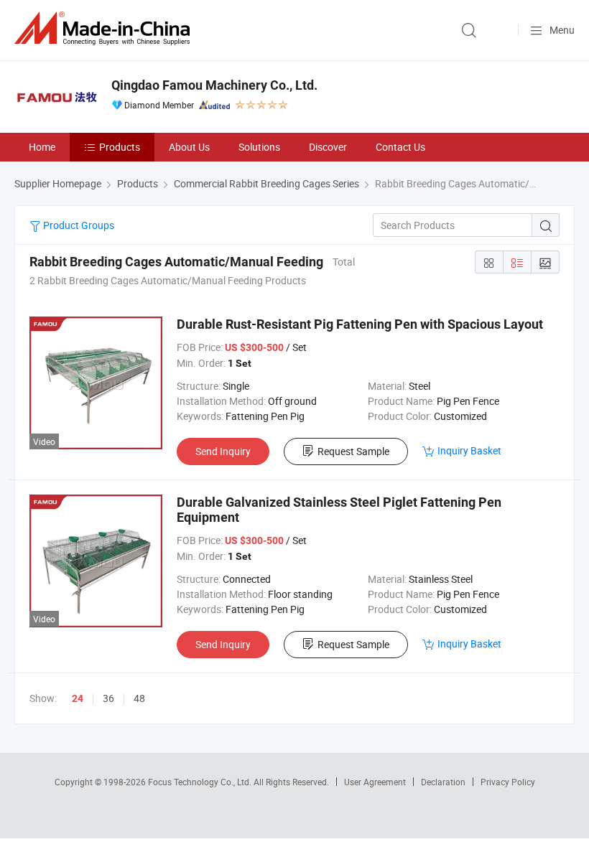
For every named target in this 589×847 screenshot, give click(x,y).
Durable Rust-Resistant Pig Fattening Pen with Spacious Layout (360, 324)
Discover (328, 147)
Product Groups (77, 225)
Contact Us (400, 147)
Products (119, 147)
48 (139, 698)
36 (108, 698)
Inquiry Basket (469, 450)
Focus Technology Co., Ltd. (201, 781)
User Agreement (375, 781)
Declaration (443, 781)
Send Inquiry (223, 451)
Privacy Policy (508, 781)
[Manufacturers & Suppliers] (104, 28)
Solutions (259, 147)
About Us (189, 147)
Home (42, 147)
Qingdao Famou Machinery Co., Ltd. (214, 85)
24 (77, 698)
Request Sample (353, 451)
